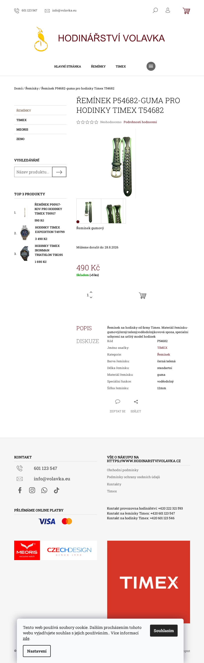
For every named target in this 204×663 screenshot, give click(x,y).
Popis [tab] (84, 328)
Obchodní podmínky (123, 470)
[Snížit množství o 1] (91, 297)
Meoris (22, 129)
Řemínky (23, 110)
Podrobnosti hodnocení (140, 122)
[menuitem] (67, 66)
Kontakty (114, 484)
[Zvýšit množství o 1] (91, 292)
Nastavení (37, 651)
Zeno (20, 139)
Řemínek (163, 354)
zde (26, 638)
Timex (21, 120)
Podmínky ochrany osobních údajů (133, 477)
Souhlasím (164, 630)
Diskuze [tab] (87, 341)
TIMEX (162, 348)
